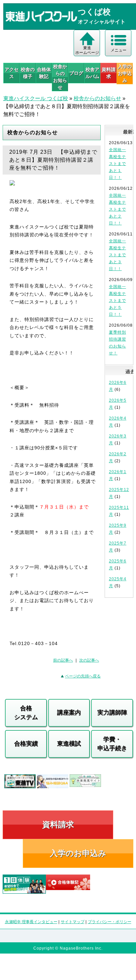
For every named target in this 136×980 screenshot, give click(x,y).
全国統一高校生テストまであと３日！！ (117, 255)
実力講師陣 (112, 712)
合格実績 (26, 743)
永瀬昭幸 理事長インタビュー (31, 921)
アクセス (11, 73)
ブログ (76, 73)
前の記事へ (63, 660)
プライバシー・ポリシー (109, 921)
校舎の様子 (28, 73)
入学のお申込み (78, 853)
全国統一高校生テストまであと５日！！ (117, 300)
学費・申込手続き (112, 744)
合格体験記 (44, 73)
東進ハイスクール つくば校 (35, 98)
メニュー (118, 50)
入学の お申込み (125, 73)
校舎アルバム (92, 73)
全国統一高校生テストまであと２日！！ (117, 209)
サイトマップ (73, 921)
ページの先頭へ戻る (83, 676)
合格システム (26, 712)
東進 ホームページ (87, 50)
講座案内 (69, 712)
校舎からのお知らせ (60, 77)
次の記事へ (89, 660)
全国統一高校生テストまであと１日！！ (117, 163)
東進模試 (69, 743)
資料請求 (109, 73)
